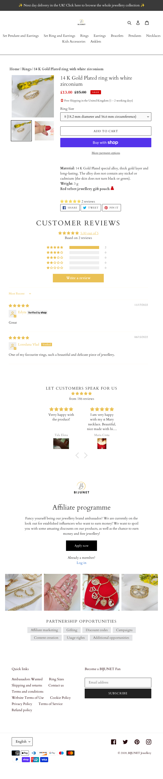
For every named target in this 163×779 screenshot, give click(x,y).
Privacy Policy (22, 704)
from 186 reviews (81, 398)
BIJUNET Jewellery (139, 753)
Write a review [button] (78, 278)
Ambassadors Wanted (27, 679)
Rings (27, 69)
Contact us (56, 685)
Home (15, 69)
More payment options (106, 153)
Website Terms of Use (28, 697)
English (21, 741)
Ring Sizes (56, 679)
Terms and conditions (27, 691)
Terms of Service (50, 704)
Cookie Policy (60, 697)
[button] (71, 201)
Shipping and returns (27, 685)
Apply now (81, 546)
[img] (19, 305)
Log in (81, 562)
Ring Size (67, 108)
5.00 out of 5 (89, 233)
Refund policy (22, 710)
